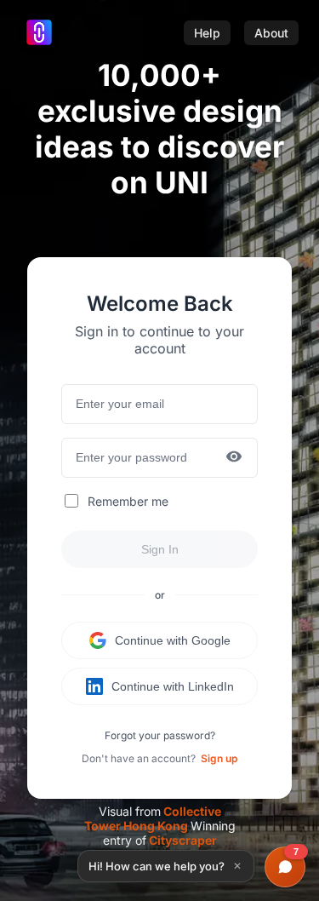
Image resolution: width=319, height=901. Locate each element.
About (271, 33)
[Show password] (234, 458)
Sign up (219, 758)
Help (207, 33)
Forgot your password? (160, 735)
